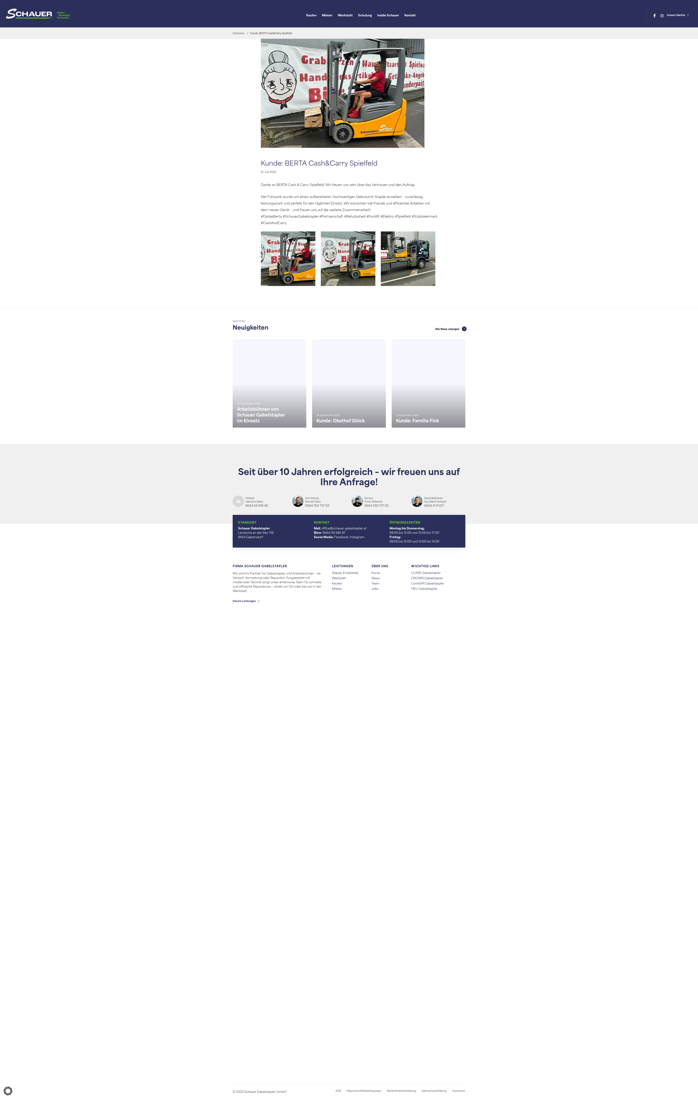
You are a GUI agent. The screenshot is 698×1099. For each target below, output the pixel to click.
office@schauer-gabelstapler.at (344, 528)
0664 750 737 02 (376, 505)
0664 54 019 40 (256, 505)
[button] (8, 1091)
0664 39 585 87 (333, 532)
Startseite (238, 33)
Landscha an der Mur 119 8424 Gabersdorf (256, 532)
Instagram (357, 536)
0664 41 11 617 (434, 505)
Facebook (341, 536)
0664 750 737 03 (317, 505)
